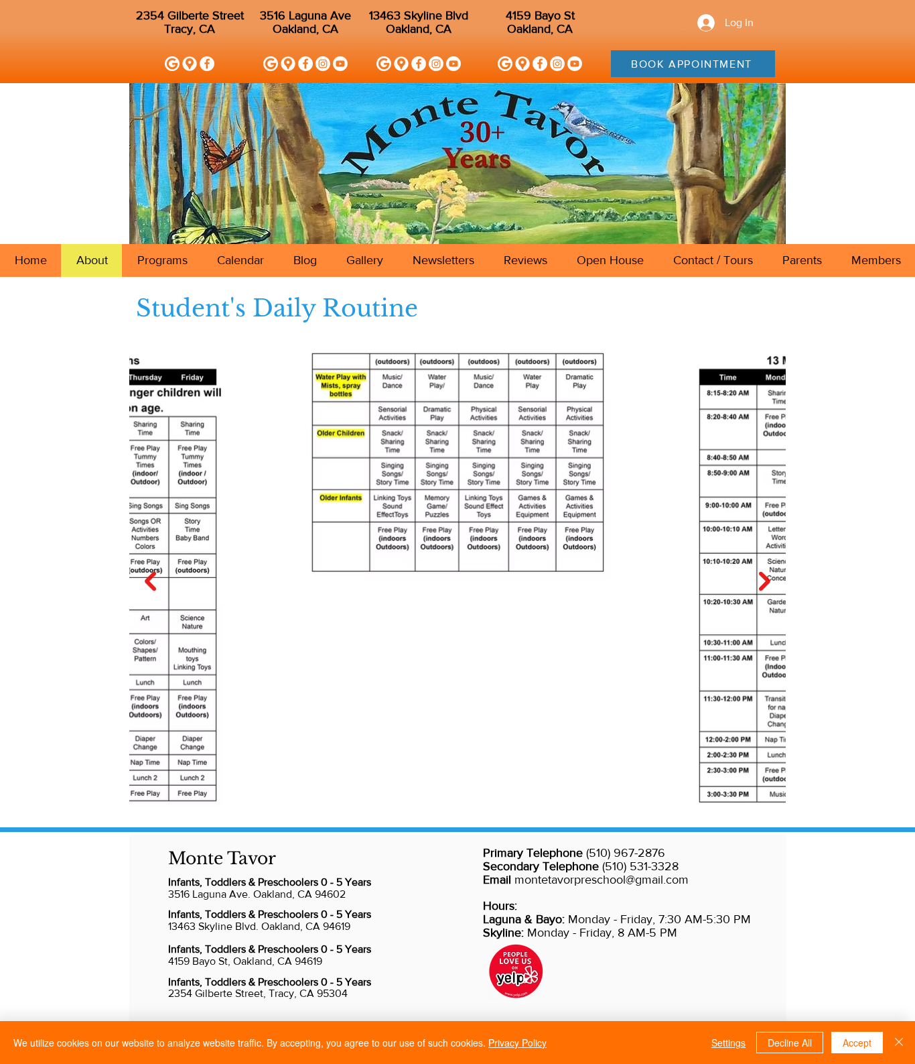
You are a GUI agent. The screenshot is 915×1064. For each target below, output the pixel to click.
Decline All (790, 1042)
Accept (857, 1042)
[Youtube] (340, 63)
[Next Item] (764, 581)
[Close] (899, 1042)
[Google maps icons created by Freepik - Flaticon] (189, 63)
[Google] (172, 63)
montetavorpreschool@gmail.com (601, 879)
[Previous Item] (150, 581)
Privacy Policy (517, 1042)
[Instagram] (322, 63)
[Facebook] (207, 63)
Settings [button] (728, 1042)
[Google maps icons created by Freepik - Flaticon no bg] (288, 63)
